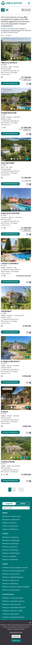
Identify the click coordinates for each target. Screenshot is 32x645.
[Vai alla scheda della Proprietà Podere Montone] (16, 99)
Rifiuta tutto (16, 636)
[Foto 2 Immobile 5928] (14, 259)
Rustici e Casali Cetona (11, 580)
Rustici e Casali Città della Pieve (14, 571)
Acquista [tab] (9, 504)
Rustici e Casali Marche (10, 526)
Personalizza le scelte (16, 632)
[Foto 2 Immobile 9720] (14, 407)
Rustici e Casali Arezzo (12, 543)
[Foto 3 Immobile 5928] (17, 259)
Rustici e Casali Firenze (11, 550)
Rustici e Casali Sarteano (12, 590)
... (17, 489)
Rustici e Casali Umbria (12, 520)
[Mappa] (7, 10)
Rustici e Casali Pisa (10, 556)
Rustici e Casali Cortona (12, 574)
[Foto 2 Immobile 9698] (14, 307)
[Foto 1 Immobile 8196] (11, 159)
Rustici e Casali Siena (11, 537)
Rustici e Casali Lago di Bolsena (14, 617)
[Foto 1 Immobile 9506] (11, 58)
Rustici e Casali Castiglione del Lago (15, 568)
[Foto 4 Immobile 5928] (20, 259)
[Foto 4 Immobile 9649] (20, 209)
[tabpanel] (16, 564)
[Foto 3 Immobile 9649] (17, 209)
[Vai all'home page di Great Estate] (11, 3)
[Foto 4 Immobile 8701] (20, 108)
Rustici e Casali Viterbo (10, 559)
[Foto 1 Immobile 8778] (11, 457)
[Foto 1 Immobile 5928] (11, 259)
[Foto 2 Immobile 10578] (14, 357)
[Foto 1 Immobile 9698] (11, 307)
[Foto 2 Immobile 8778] (14, 457)
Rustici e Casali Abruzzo (10, 529)
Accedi (3, 28)
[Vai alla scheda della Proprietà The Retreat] (16, 297)
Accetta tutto (16, 640)
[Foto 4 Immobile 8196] (20, 159)
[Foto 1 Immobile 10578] (11, 357)
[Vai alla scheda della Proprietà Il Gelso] (16, 398)
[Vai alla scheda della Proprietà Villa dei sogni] (16, 149)
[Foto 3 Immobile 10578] (17, 357)
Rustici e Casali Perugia (12, 540)
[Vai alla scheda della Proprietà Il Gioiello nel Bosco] (16, 348)
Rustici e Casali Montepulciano (13, 577)
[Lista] (3, 10)
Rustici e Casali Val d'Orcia (12, 604)
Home (2, 35)
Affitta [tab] (22, 504)
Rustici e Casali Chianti (11, 614)
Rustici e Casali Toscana (13, 516)
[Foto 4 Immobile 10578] (20, 357)
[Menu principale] (29, 3)
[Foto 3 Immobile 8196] (17, 159)
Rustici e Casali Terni (10, 547)
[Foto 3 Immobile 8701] (17, 108)
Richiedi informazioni (10, 83)
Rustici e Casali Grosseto (12, 553)
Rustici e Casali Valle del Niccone (14, 607)
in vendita (8, 35)
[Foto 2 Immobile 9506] (14, 58)
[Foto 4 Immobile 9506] (20, 58)
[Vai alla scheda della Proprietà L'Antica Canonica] (16, 250)
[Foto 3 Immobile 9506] (17, 58)
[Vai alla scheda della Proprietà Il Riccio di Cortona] (16, 200)
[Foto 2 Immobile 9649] (14, 209)
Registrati (12, 28)
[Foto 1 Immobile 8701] (11, 108)
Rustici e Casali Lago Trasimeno (14, 601)
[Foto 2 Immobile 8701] (14, 108)
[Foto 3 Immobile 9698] (17, 307)
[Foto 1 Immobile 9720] (11, 407)
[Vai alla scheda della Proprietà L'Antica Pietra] (16, 448)
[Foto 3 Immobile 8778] (17, 457)
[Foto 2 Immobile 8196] (14, 159)
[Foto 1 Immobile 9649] (11, 209)
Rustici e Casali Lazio (10, 523)
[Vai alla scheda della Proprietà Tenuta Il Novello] (16, 49)
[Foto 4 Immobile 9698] (20, 307)
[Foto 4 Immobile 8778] (20, 457)
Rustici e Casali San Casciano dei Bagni (16, 587)
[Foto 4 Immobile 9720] (20, 407)
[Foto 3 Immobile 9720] (17, 407)
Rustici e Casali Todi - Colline (13, 611)
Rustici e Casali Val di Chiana (14, 598)
